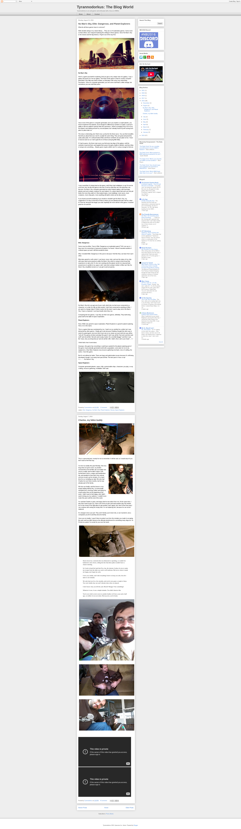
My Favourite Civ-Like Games (149, 249)
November (146, 103)
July (144, 116)
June (144, 119)
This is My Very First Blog (148, 299)
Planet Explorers (105, 410)
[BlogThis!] (113, 407)
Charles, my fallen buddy (90, 420)
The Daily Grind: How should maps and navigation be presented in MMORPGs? (150, 166)
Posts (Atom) (109, 813)
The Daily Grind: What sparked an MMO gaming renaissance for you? (150, 153)
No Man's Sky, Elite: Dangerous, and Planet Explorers (104, 24)
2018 (143, 95)
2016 (143, 100)
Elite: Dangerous (87, 410)
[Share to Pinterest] (118, 407)
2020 (143, 93)
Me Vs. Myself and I (147, 328)
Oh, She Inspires (146, 329)
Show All (161, 342)
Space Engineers (119, 410)
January (145, 132)
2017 (143, 98)
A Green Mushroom (147, 313)
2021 (143, 90)
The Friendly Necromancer (149, 214)
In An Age (144, 199)
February (146, 129)
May (144, 122)
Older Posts (129, 807)
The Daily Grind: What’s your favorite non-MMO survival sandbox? (150, 159)
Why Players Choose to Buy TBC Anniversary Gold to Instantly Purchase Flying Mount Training (150, 266)
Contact (97, 14)
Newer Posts (82, 807)
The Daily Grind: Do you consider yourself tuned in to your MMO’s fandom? (149, 148)
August (145, 105)
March (145, 127)
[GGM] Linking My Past (148, 201)
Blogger (136, 825)
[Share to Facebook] (116, 407)
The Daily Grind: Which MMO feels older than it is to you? (150, 172)
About (89, 14)
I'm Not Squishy (146, 298)
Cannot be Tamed (147, 263)
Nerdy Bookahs (146, 248)
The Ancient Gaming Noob (149, 182)
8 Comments (103, 800)
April (144, 124)
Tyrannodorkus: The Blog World (105, 7)
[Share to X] (114, 407)
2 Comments (103, 407)
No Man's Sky (96, 410)
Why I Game (145, 281)
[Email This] (111, 407)
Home (81, 14)
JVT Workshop (146, 231)
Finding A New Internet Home (149, 314)
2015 (143, 135)
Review (112, 410)
